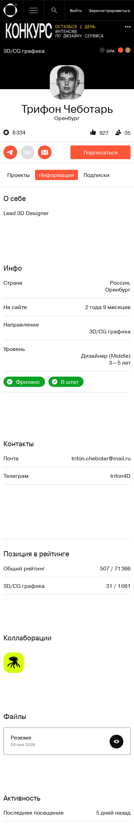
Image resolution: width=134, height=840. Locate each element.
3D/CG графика (24, 50)
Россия (119, 282)
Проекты (18, 175)
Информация (56, 175)
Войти (76, 10)
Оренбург (67, 118)
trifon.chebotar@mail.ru (101, 458)
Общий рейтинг (24, 568)
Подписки (96, 175)
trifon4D (120, 475)
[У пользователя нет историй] (67, 82)
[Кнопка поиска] (54, 10)
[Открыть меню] (34, 10)
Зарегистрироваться (109, 10)
